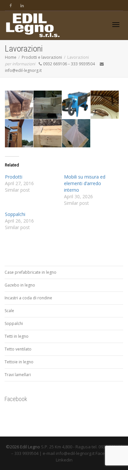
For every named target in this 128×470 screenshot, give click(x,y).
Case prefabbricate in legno (30, 272)
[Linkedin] (21, 5)
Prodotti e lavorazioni (42, 57)
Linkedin (64, 460)
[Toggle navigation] (116, 24)
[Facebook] (10, 5)
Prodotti (13, 177)
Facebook (16, 398)
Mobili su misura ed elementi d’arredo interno (84, 183)
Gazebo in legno (20, 285)
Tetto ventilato (18, 349)
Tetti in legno (17, 336)
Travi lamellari (18, 374)
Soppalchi (15, 214)
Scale (9, 310)
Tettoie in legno (19, 362)
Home (10, 57)
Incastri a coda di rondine (28, 298)
